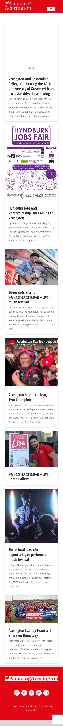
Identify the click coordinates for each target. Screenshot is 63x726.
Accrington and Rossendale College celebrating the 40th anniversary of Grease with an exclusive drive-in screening (31, 86)
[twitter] (24, 693)
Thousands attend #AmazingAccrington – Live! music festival (29, 297)
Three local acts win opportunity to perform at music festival (28, 554)
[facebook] (17, 693)
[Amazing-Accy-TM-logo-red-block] (18, 2)
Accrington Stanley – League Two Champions (29, 397)
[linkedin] (39, 693)
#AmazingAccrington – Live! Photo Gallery (29, 476)
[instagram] (31, 693)
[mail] (46, 693)
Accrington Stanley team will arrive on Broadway (30, 633)
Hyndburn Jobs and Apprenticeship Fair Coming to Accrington (31, 213)
